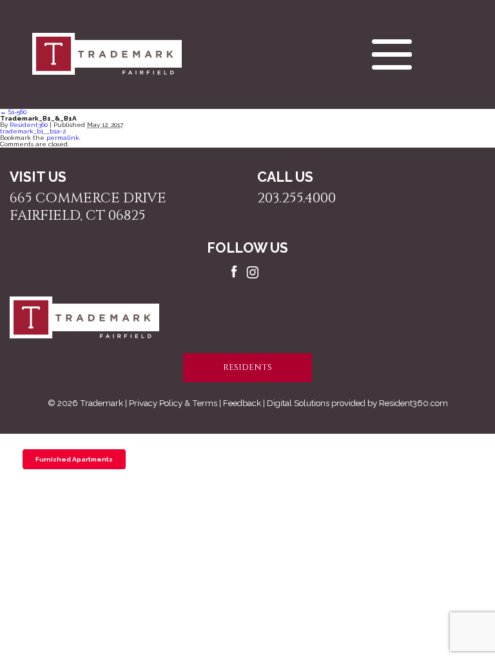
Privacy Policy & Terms (173, 403)
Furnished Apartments (74, 459)
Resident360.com (413, 403)
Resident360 (29, 124)
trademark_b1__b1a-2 (33, 131)
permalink (62, 137)
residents (247, 367)
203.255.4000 (296, 198)
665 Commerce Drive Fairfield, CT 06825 (88, 207)
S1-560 (13, 111)
